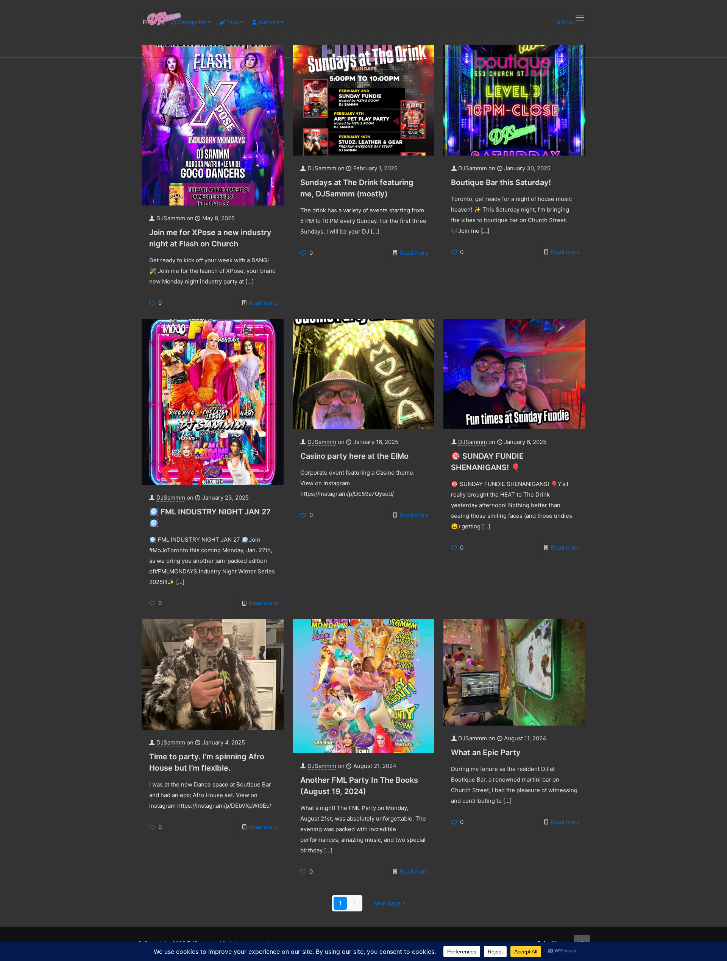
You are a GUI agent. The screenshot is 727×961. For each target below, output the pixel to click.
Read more (263, 302)
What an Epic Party (486, 752)
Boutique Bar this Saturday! (501, 182)
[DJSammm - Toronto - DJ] (164, 17)
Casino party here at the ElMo (354, 456)
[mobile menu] (579, 17)
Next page (387, 903)
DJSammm (170, 218)
